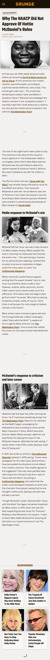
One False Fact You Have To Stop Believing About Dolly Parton (13, 639)
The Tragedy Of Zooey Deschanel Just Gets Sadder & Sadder (37, 599)
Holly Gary (9, 34)
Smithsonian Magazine (13, 271)
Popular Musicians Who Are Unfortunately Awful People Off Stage (36, 640)
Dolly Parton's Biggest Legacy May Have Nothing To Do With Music (12, 599)
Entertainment (9, 13)
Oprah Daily (24, 205)
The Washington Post (21, 111)
